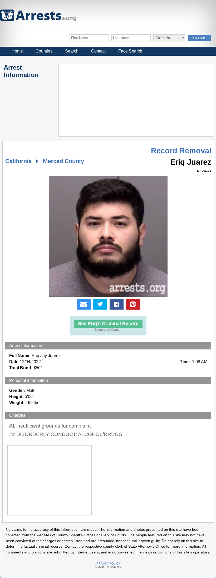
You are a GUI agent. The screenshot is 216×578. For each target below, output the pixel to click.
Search (71, 51)
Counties (44, 51)
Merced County (63, 161)
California (18, 161)
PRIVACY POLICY (108, 563)
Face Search (130, 51)
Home (17, 51)
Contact (98, 51)
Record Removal (181, 150)
